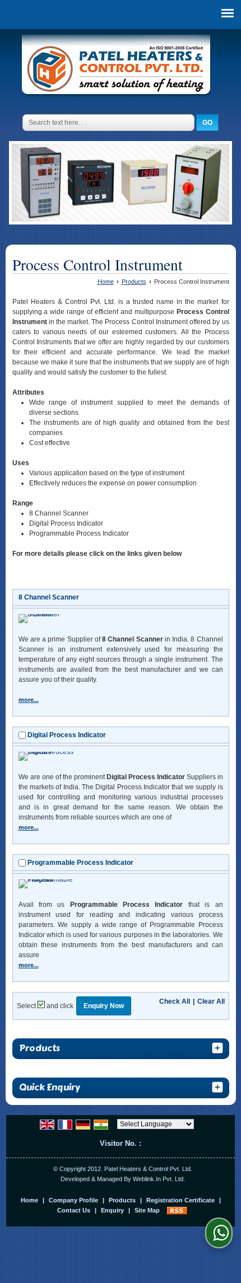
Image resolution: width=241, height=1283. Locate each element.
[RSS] (177, 1210)
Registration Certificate (180, 1200)
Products (134, 281)
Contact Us (73, 1210)
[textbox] (108, 122)
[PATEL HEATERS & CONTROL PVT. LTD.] (116, 67)
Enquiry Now (104, 1006)
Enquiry (112, 1210)
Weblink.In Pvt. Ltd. (159, 1179)
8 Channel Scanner (48, 597)
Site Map (147, 1210)
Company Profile (73, 1200)
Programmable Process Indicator (80, 863)
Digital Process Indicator (66, 735)
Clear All (211, 1001)
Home (106, 281)
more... (28, 699)
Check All (174, 1001)
